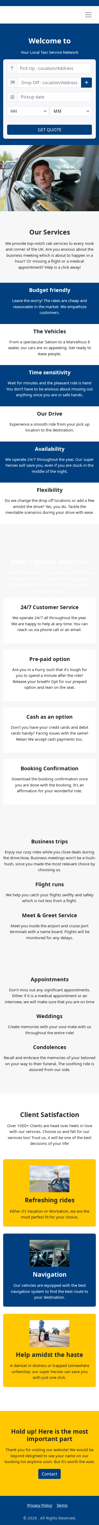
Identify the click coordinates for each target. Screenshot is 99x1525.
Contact (49, 1474)
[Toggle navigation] (88, 15)
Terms (62, 1505)
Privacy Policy (39, 1505)
